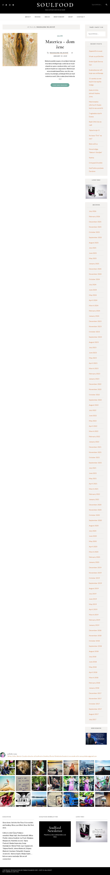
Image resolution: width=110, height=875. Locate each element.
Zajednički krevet (95, 51)
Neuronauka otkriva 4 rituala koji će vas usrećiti (96, 105)
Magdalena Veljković (59, 52)
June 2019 (93, 599)
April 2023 (93, 363)
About (28, 17)
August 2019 (94, 588)
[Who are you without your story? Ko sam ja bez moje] (86, 799)
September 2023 (95, 337)
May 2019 (93, 604)
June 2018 (93, 662)
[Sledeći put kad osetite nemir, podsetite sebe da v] (23, 799)
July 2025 (92, 248)
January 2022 (94, 442)
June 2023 (93, 353)
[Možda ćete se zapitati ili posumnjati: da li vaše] (39, 799)
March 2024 (93, 305)
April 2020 (93, 546)
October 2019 (94, 578)
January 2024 (94, 316)
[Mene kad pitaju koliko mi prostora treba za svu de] (86, 767)
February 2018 (94, 683)
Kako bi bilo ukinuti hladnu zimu (94, 93)
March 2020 (93, 552)
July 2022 (92, 410)
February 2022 (94, 436)
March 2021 (93, 489)
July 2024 (92, 284)
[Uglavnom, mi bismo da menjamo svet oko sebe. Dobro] (39, 783)
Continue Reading (60, 85)
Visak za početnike (96, 56)
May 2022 (93, 421)
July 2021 (92, 468)
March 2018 (93, 677)
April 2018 (93, 672)
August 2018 (94, 651)
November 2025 (95, 227)
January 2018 (94, 688)
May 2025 (93, 258)
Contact (81, 17)
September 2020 (95, 520)
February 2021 (94, 494)
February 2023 (94, 374)
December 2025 (95, 222)
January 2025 (94, 264)
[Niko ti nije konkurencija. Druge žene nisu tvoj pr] (102, 783)
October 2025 (94, 232)
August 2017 (94, 714)
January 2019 (94, 625)
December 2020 (95, 505)
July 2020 (92, 531)
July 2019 (92, 594)
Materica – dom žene (60, 44)
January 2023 (94, 379)
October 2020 (94, 515)
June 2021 (93, 473)
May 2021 (93, 478)
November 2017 (95, 698)
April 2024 (93, 300)
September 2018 (95, 646)
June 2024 (93, 290)
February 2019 (94, 620)
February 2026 (94, 216)
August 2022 (94, 405)
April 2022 (93, 426)
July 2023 (92, 347)
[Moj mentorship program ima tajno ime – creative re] (7, 783)
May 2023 (93, 358)
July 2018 (92, 657)
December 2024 (95, 269)
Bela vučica (93, 144)
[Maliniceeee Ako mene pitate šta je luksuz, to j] (7, 799)
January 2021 (94, 499)
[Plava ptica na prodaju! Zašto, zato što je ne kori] (70, 799)
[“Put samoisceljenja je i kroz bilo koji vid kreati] (70, 783)
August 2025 (94, 243)
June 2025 (93, 253)
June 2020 (93, 536)
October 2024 (94, 279)
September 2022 (95, 400)
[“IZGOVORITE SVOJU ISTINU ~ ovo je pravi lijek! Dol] (23, 767)
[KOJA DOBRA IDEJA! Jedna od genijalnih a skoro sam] (55, 783)
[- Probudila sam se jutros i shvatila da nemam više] (55, 767)
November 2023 (95, 326)
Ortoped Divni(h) (95, 163)
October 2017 (94, 704)
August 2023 (94, 342)
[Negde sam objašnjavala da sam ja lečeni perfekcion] (86, 783)
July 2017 (92, 719)
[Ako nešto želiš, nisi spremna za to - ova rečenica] (102, 767)
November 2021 (95, 452)
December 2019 (95, 567)
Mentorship (59, 17)
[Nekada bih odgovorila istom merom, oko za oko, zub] (7, 767)
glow (60, 36)
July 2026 (92, 211)
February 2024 (94, 311)
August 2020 (94, 526)
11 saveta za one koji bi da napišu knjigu (95, 81)
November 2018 (95, 635)
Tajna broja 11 (94, 130)
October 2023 (94, 332)
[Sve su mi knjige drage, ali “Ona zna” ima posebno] (55, 799)
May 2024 (93, 295)
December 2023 (95, 321)
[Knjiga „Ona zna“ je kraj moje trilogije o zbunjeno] (102, 799)
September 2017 (95, 709)
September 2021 (95, 463)
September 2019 (95, 583)
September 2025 (95, 237)
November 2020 (95, 510)
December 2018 (95, 630)
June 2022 (93, 415)
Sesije (47, 17)
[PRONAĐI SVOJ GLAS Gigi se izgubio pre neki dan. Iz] (39, 767)
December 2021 (95, 447)
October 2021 (94, 457)
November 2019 (95, 573)
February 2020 (94, 557)
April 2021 (93, 484)
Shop (70, 17)
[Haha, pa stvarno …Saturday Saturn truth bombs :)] (23, 783)
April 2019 (93, 609)
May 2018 (93, 667)
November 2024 (95, 274)
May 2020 (93, 541)
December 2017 (95, 693)
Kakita (91, 158)
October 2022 (94, 395)
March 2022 (93, 431)
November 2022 (95, 389)
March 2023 (93, 368)
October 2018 (94, 641)
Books (38, 17)
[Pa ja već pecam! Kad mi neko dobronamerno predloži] (70, 767)
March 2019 (93, 615)
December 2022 (95, 384)
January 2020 (94, 562)
